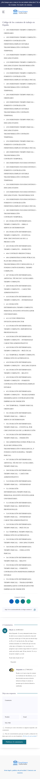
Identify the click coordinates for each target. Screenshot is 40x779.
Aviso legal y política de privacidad (15, 770)
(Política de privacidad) (29, 736)
